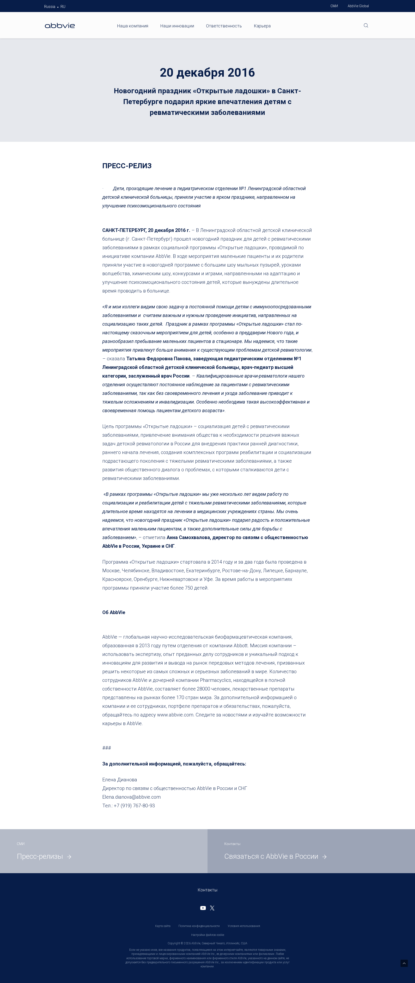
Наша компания (132, 25)
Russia (49, 6)
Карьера (262, 25)
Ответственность (224, 25)
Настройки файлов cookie (207, 935)
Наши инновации (177, 25)
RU (63, 6)
